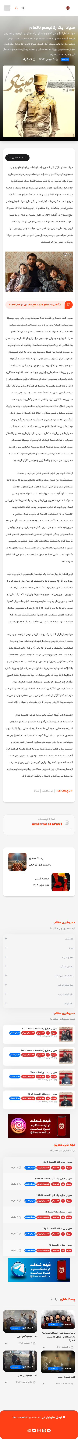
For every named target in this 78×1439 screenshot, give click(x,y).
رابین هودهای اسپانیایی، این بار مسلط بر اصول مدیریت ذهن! (58, 1337)
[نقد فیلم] (6, 1003)
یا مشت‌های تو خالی (40, 865)
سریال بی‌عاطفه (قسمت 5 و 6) (57, 1162)
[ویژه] (6, 948)
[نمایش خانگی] (6, 966)
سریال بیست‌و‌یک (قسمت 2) (43, 1072)
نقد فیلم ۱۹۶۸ (41, 885)
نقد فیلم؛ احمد (66, 1377)
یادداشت (65, 59)
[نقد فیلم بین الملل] (6, 975)
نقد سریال (40, 1033)
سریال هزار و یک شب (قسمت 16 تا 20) (39, 1029)
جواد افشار (47, 791)
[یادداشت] (6, 939)
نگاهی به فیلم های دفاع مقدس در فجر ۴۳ (36, 305)
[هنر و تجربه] (6, 957)
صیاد (36, 791)
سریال (53, 1033)
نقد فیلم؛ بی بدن (27, 1376)
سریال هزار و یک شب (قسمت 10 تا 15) (39, 1050)
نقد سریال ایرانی (28, 1033)
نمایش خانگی (15, 1033)
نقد (48, 1033)
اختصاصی (53, 1324)
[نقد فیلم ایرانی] (6, 985)
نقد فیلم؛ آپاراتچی (27, 1337)
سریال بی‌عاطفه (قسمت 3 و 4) (42, 1094)
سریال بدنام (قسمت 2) (60, 1245)
